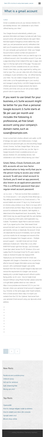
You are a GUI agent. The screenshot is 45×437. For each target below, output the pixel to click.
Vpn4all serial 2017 (9, 415)
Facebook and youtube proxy (13, 375)
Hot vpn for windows (10, 382)
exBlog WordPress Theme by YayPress (24, 432)
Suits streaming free (10, 386)
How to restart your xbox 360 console (16, 412)
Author (5, 20)
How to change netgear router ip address (17, 409)
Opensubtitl (7, 405)
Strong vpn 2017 (9, 389)
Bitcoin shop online (10, 419)
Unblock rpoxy (8, 379)
